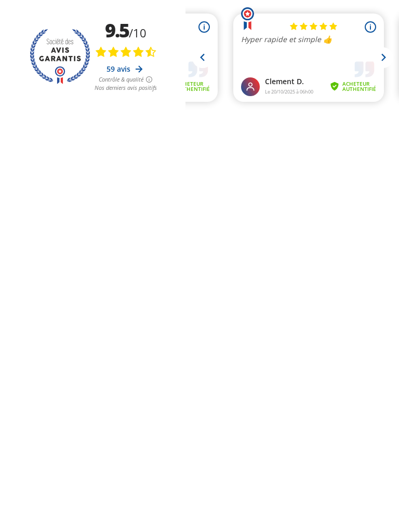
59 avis (119, 69)
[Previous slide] (202, 57)
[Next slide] (383, 57)
